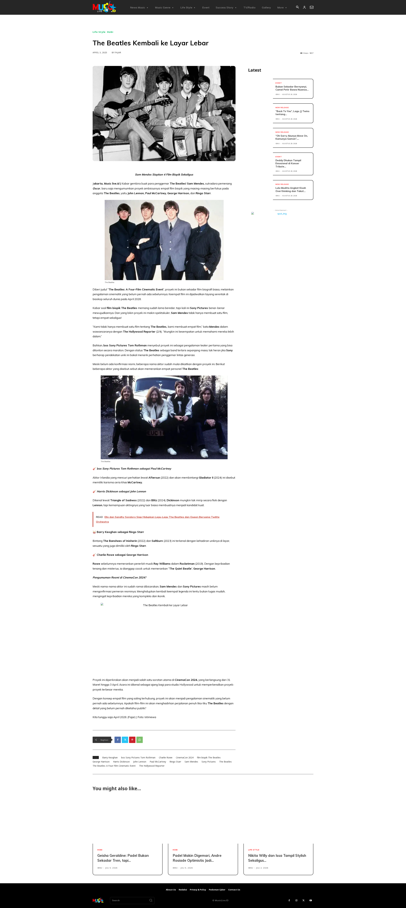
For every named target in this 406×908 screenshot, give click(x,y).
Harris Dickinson (121, 761)
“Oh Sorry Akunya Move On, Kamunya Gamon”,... (291, 137)
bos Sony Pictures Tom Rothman (138, 757)
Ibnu (277, 94)
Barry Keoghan (110, 757)
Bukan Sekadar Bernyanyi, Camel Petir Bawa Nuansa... (292, 88)
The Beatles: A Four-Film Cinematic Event (114, 765)
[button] (297, 7)
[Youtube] (310, 900)
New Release (282, 107)
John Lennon (139, 761)
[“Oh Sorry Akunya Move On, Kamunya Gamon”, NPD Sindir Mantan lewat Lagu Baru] (260, 138)
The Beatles (225, 761)
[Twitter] (125, 740)
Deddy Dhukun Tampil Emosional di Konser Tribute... (288, 163)
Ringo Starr (175, 761)
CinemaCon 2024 (184, 757)
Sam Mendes (191, 761)
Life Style (99, 32)
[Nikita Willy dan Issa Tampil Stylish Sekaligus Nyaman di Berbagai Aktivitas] (278, 821)
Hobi (110, 32)
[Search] (150, 900)
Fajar (118, 53)
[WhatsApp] (139, 740)
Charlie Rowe (165, 757)
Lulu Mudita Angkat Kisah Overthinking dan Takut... (290, 189)
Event (278, 83)
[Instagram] (296, 900)
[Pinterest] (132, 740)
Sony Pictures (209, 761)
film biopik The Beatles (209, 757)
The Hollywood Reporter (151, 765)
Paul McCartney (158, 761)
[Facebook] (118, 740)
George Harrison (101, 761)
